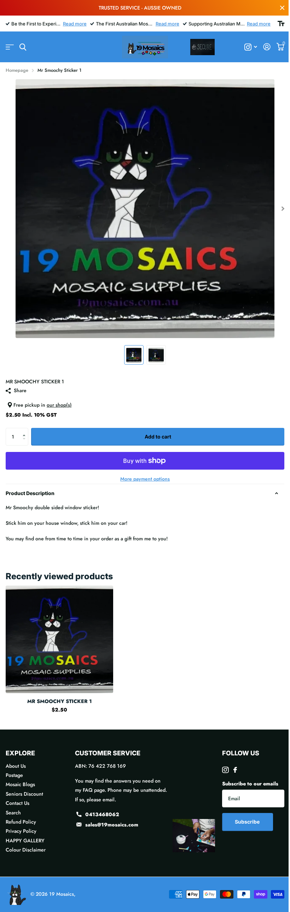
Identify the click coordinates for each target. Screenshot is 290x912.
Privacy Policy (21, 831)
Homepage (17, 70)
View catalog (10, 47)
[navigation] (134, 355)
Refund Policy (21, 821)
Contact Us (17, 803)
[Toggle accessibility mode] (281, 23)
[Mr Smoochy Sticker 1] (59, 639)
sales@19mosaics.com (111, 824)
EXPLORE (20, 753)
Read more (75, 24)
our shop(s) (59, 404)
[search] (22, 47)
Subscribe (248, 822)
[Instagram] (225, 770)
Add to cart (158, 437)
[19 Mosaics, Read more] (250, 47)
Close (282, 8)
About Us (16, 765)
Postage (14, 775)
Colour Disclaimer (26, 849)
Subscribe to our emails (250, 783)
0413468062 (102, 814)
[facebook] (235, 770)
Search (13, 812)
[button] (25, 430)
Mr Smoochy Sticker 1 (59, 701)
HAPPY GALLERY (25, 840)
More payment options (145, 478)
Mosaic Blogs (20, 784)
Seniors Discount (24, 793)
